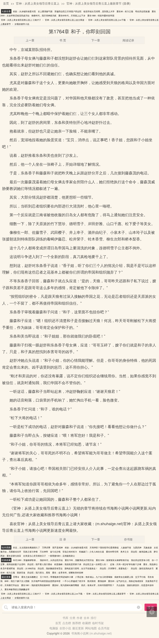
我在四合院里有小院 (140, 560)
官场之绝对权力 (70, 551)
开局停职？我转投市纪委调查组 (104, 547)
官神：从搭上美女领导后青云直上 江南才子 (21, 19)
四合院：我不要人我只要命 (39, 564)
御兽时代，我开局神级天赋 (43, 15)
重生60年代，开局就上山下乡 (71, 15)
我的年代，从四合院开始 (51, 560)
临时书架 (98, 623)
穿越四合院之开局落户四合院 (67, 11)
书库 (65, 618)
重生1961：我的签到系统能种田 (35, 585)
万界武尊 (46, 547)
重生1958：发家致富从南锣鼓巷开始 (112, 560)
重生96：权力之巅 (125, 11)
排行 (93, 618)
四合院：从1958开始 (26, 568)
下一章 (95, 40)
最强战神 (102, 581)
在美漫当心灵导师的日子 (34, 555)
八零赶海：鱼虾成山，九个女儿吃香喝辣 (93, 576)
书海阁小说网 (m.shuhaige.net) (91, 633)
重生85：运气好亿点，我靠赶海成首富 (125, 581)
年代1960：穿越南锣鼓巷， (25, 560)
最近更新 (78, 628)
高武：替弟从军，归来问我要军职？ (97, 585)
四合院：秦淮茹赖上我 (141, 551)
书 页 (62, 40)
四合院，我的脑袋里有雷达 (50, 568)
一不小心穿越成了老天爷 (74, 581)
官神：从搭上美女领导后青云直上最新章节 (94, 3)
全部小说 (65, 628)
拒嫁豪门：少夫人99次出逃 (91, 551)
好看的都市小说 (22, 24)
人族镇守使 (126, 547)
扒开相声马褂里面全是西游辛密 (45, 581)
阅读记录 (128, 40)
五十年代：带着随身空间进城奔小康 (56, 576)
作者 (79, 618)
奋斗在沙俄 (55, 551)
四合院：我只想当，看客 (38, 572)
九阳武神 (137, 547)
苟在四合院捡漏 (142, 11)
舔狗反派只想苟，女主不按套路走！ (81, 568)
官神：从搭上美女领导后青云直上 (37, 3)
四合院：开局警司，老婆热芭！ (114, 568)
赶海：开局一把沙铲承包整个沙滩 (125, 564)
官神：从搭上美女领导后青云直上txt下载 (107, 19)
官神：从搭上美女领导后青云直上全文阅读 (64, 19)
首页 (6, 3)
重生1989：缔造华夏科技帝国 (100, 15)
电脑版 (53, 628)
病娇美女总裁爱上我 (123, 576)
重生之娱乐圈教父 (29, 576)
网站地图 (91, 628)
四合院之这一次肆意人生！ (95, 564)
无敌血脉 (147, 547)
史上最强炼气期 (45, 11)
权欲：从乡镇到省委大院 (24, 11)
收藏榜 (86, 623)
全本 (86, 618)
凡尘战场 (120, 585)
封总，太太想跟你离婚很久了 (26, 547)
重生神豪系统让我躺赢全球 (17, 589)
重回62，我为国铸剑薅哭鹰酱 (65, 585)
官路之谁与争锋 (30, 551)
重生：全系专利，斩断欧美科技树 (67, 572)
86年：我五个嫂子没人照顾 (17, 581)
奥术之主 (124, 551)
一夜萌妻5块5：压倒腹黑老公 (61, 555)
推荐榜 (76, 623)
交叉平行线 (140, 576)
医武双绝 (91, 581)
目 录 (62, 539)
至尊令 (16, 576)
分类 (72, 618)
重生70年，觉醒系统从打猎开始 (79, 560)
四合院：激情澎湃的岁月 (142, 568)
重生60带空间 (112, 551)
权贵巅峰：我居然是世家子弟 (67, 564)
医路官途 (21, 572)
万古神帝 (44, 551)
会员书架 (104, 628)
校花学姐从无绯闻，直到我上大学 (98, 11)
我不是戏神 (57, 547)
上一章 (30, 40)
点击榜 (66, 623)
